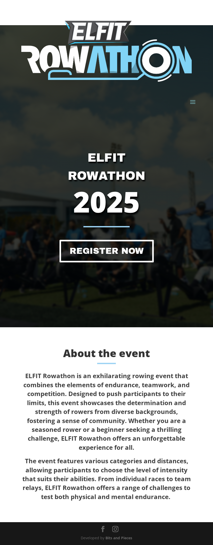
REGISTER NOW (107, 251)
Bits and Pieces (118, 537)
